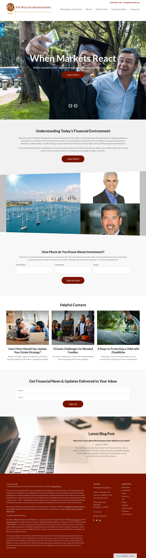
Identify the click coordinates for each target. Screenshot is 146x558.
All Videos (125, 511)
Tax (123, 499)
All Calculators (127, 514)
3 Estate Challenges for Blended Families (73, 350)
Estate (124, 493)
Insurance (125, 496)
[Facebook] (93, 520)
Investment (126, 490)
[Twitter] (97, 520)
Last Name (59, 265)
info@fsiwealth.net (132, 2)
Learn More (73, 74)
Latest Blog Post (102, 433)
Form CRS (14, 484)
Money (124, 502)
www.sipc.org (11, 522)
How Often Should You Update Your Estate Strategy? (27, 350)
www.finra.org (75, 520)
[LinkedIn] (100, 520)
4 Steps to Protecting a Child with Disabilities (118, 350)
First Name (20, 265)
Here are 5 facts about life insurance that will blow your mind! (101, 440)
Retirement (126, 487)
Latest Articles (127, 508)
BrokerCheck (56, 486)
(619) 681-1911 (116, 2)
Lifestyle (125, 505)
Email (96, 265)
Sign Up (73, 404)
